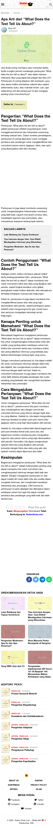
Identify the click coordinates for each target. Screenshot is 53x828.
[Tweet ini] (36, 579)
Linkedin (40, 804)
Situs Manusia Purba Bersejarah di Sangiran (39, 642)
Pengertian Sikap (20, 738)
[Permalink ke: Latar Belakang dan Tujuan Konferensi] (13, 603)
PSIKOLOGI (15, 691)
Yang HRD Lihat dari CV (13, 666)
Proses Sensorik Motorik (24, 693)
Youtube (27, 808)
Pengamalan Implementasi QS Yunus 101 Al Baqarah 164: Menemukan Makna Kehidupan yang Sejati (40, 671)
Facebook (15, 799)
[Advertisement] (26, 179)
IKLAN (39, 789)
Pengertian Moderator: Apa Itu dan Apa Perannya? (12, 643)
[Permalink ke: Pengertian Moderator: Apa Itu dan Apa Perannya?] (13, 631)
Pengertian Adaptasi (21, 727)
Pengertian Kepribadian (23, 761)
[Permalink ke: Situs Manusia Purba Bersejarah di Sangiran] (40, 631)
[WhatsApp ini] (49, 579)
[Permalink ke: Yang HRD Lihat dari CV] (13, 657)
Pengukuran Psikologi (22, 750)
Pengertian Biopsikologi (23, 704)
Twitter (40, 799)
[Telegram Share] (42, 579)
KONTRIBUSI (14, 784)
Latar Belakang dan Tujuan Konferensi (21, 234)
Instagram (15, 804)
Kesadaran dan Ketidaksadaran (27, 716)
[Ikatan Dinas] (26, 3)
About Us (14, 780)
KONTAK (39, 780)
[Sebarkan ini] (29, 579)
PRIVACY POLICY (39, 784)
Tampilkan (19, 104)
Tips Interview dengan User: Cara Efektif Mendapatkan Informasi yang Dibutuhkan (22, 240)
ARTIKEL (14, 725)
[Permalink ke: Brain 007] (4, 29)
